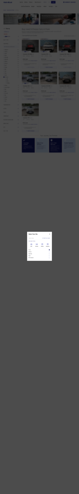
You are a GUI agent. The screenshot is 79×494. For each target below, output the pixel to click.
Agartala (30, 253)
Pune (30, 249)
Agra (29, 255)
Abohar (30, 251)
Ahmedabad (31, 257)
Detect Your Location (46, 238)
